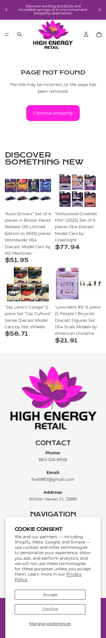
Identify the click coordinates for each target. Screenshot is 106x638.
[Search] (19, 34)
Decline (50, 609)
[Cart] (98, 34)
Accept (50, 594)
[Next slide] (99, 9)
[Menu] (7, 34)
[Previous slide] (6, 9)
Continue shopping (53, 113)
